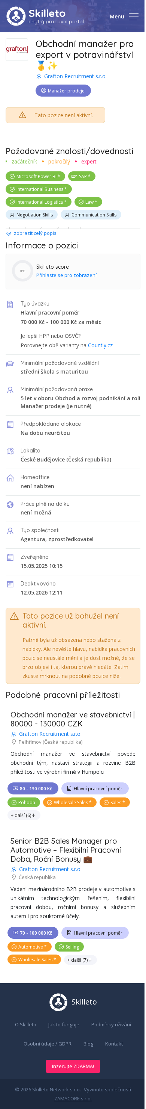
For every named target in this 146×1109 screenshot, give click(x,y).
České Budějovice (43, 459)
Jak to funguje (63, 1024)
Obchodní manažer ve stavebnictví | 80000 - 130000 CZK (72, 719)
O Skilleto (25, 1024)
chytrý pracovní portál (56, 21)
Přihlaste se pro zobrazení (66, 275)
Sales (115, 802)
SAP (83, 176)
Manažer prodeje (66, 91)
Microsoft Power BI (36, 176)
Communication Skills (94, 215)
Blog (88, 1043)
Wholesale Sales (71, 802)
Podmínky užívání (111, 1024)
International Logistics (39, 202)
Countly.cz (100, 345)
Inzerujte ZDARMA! (73, 1066)
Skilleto (47, 13)
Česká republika (89, 459)
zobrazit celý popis (35, 233)
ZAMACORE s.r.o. (73, 1098)
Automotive (30, 947)
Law (89, 202)
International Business (39, 189)
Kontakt (114, 1043)
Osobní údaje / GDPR (48, 1043)
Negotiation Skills (34, 215)
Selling (72, 947)
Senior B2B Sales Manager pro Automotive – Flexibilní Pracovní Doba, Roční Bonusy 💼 (65, 850)
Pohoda (26, 802)
